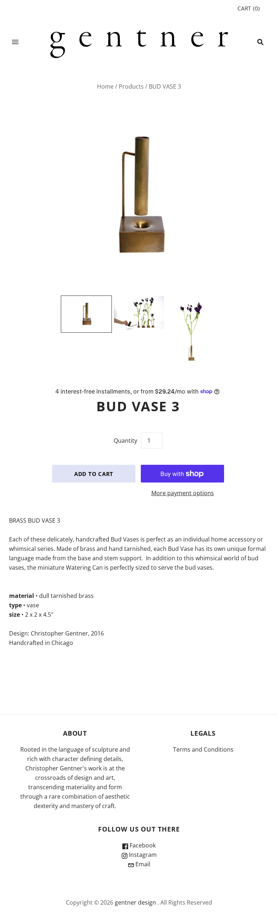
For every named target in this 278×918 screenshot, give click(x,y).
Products (131, 86)
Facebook (142, 845)
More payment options (182, 493)
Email (142, 864)
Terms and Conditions (203, 749)
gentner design (135, 902)
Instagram (142, 855)
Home (105, 86)
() (248, 8)
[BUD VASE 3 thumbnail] (86, 314)
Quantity (125, 441)
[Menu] (15, 42)
